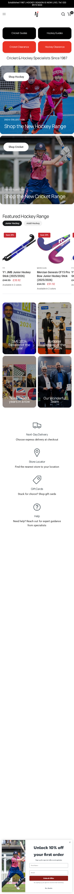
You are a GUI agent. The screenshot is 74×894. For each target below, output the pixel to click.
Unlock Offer (48, 878)
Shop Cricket (16, 146)
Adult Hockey (33, 223)
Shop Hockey (16, 76)
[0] (68, 14)
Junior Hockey (12, 223)
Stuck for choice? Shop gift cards (37, 494)
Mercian (42, 268)
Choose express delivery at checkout (37, 439)
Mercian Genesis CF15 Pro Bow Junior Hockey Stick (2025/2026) (53, 276)
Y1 (4, 268)
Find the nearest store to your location (37, 466)
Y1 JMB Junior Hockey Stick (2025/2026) (17, 274)
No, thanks (48, 888)
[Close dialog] (69, 842)
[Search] (63, 14)
